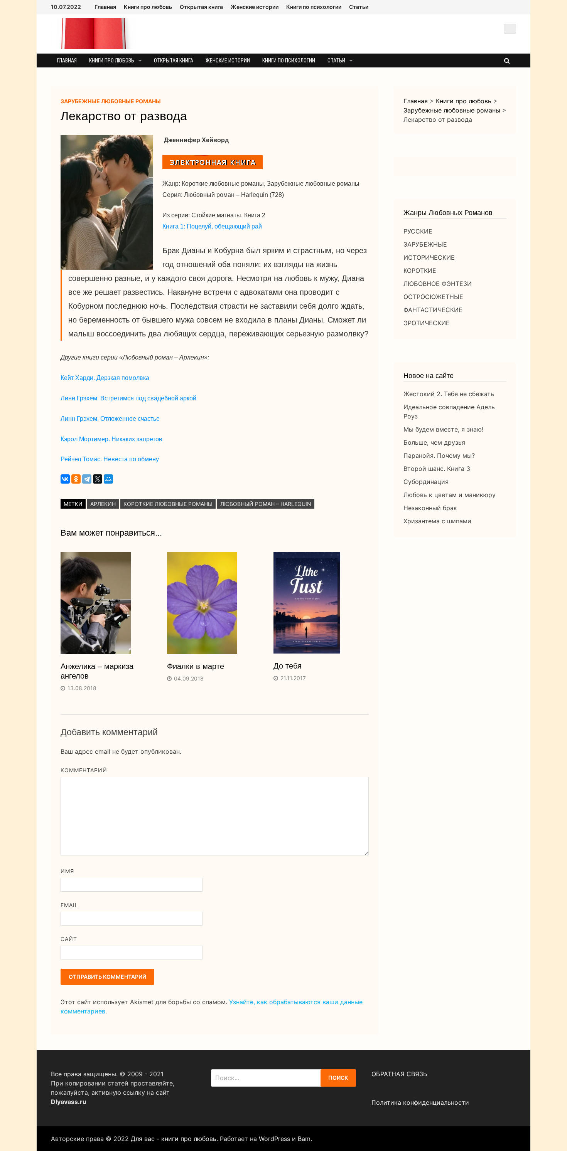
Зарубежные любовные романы (111, 101)
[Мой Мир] (108, 479)
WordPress (274, 1139)
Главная (105, 6)
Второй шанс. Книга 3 (436, 468)
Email (69, 905)
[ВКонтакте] (65, 479)
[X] (97, 479)
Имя (67, 871)
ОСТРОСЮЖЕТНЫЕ (433, 297)
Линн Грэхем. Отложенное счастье (110, 418)
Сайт (69, 939)
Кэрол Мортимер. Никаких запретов (111, 439)
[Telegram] (86, 479)
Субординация (426, 482)
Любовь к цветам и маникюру (449, 495)
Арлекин (103, 504)
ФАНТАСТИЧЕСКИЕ (432, 310)
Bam (304, 1139)
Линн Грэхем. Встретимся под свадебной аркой (128, 398)
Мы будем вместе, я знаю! (443, 429)
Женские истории (254, 6)
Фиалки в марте (195, 666)
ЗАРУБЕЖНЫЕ (425, 244)
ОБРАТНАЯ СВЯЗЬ (399, 1074)
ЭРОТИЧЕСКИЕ (426, 323)
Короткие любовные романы (168, 504)
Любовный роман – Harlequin (265, 504)
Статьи (358, 6)
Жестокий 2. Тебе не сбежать (448, 394)
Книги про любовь (148, 6)
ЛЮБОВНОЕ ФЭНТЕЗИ (437, 283)
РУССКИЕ (417, 231)
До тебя (287, 666)
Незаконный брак (430, 508)
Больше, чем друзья (434, 442)
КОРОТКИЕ (419, 270)
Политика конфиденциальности (420, 1102)
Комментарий (84, 770)
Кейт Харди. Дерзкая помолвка (105, 378)
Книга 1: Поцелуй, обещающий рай (212, 226)
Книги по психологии (313, 6)
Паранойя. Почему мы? (439, 455)
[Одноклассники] (76, 479)
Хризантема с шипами (437, 521)
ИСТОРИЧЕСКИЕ (429, 257)
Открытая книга (201, 6)
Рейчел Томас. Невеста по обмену (110, 459)
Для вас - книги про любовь (173, 1139)
